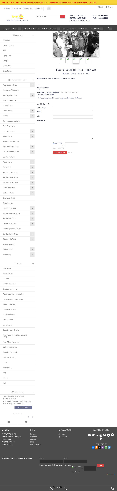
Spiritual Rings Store (10, 234)
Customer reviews (9, 309)
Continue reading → (23, 407)
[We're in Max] (112, 435)
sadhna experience (10, 347)
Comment (41, 120)
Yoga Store (7, 254)
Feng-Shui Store (9, 126)
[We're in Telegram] (108, 435)
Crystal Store (83, 29)
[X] (99, 447)
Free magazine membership (13, 294)
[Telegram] (109, 447)
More (49, 7)
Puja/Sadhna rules (9, 284)
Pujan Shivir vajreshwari (11, 342)
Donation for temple (10, 352)
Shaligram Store (9, 198)
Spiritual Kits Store (10, 224)
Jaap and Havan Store (11, 147)
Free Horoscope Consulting (13, 299)
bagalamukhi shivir (52, 98)
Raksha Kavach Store (11, 172)
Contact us (16, 9)
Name (42, 458)
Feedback (38, 9)
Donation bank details (11, 330)
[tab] (8, 422)
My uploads (7, 55)
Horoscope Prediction (11, 141)
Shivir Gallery (7, 71)
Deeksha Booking (9, 357)
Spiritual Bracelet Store (11, 213)
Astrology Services (49, 29)
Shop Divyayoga (53, 92)
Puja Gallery (7, 66)
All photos (6, 40)
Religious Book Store (10, 177)
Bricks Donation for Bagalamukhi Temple (15, 336)
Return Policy (28, 9)
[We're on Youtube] (101, 435)
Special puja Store (9, 239)
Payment (33, 437)
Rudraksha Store (9, 188)
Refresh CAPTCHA (58, 148)
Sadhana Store (8, 193)
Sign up (110, 7)
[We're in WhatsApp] (104, 435)
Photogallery (35, 444)
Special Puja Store (9, 208)
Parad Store (7, 162)
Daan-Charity (95, 29)
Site (38, 116)
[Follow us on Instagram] (97, 435)
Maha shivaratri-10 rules (13, 396)
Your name (41, 107)
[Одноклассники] (96, 447)
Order (5, 362)
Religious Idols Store (10, 183)
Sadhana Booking (9, 304)
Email (39, 112)
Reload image (76, 472)
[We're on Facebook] (89, 435)
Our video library (9, 315)
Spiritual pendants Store (12, 229)
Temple (5, 61)
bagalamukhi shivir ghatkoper (71, 98)
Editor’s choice (8, 45)
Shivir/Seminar (8, 203)
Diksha (5, 116)
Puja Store (7, 167)
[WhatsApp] (106, 447)
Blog (4, 373)
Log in (101, 7)
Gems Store (7, 136)
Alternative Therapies (32, 29)
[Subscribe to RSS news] (101, 438)
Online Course (8, 320)
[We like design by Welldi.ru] (108, 474)
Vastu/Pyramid (8, 244)
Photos (5, 378)
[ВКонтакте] (93, 447)
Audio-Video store (68, 29)
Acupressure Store (10, 29)
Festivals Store (8, 131)
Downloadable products (11, 121)
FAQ (4, 383)
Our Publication (8, 157)
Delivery (33, 434)
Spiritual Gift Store (9, 218)
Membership (7, 325)
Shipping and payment (11, 289)
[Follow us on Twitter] (93, 435)
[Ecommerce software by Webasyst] (112, 474)
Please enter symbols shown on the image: (55, 465)
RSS (4, 50)
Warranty (33, 439)
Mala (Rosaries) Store (11, 152)
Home (8, 9)
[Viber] (102, 447)
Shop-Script (7, 368)
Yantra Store (7, 249)
